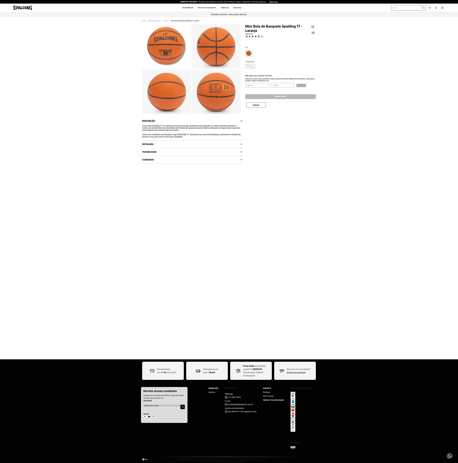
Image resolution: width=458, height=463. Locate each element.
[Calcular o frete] (306, 109)
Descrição (148, 121)
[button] (166, 46)
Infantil (166, 21)
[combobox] (408, 7)
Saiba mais (273, 2)
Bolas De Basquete (155, 21)
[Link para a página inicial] (144, 21)
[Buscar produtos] (423, 7)
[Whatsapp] (449, 455)
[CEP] (270, 107)
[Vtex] (145, 460)
